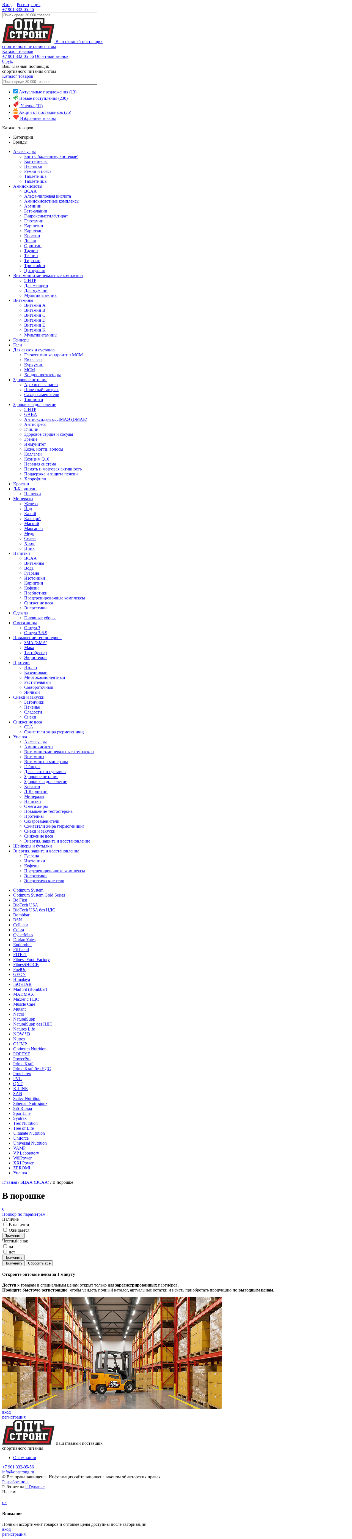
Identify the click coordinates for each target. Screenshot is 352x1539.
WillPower (22, 1158)
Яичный (32, 692)
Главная (9, 1182)
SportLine (22, 1113)
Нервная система (40, 464)
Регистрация (28, 4)
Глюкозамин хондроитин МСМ (53, 355)
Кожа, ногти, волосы (43, 449)
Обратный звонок (51, 56)
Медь (29, 533)
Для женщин (36, 285)
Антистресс (35, 424)
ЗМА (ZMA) (35, 642)
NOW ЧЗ (21, 1034)
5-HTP (30, 280)
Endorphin (22, 944)
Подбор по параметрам (23, 1212)
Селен (30, 538)
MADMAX (23, 994)
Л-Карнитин (25, 488)
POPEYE (21, 1053)
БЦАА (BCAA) (34, 1182)
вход (6, 1412)
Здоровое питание (30, 379)
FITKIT (20, 954)
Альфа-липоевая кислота (47, 196)
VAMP (19, 1148)
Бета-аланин (35, 211)
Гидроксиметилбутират (46, 216)
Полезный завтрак (41, 389)
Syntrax (20, 1118)
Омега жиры (25, 622)
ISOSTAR (22, 984)
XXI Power (23, 1163)
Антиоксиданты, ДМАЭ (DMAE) (55, 419)
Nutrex (19, 1039)
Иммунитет (35, 444)
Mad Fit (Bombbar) (30, 989)
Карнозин (33, 230)
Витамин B (34, 310)
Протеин (21, 662)
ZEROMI (21, 1168)
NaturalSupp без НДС (33, 1024)
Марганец (33, 528)
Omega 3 (32, 627)
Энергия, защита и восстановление (57, 841)
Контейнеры (36, 161)
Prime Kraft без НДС (32, 1068)
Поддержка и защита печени (51, 474)
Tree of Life (23, 1128)
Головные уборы (40, 617)
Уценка (20, 736)
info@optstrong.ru (18, 1472)
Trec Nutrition (25, 1123)
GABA (30, 414)
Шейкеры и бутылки (32, 846)
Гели (17, 345)
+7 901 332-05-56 (18, 9)
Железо (31, 503)
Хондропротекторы (42, 374)
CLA (28, 727)
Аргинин (33, 206)
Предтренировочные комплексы (54, 598)
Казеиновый (36, 672)
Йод (28, 508)
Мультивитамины (40, 295)
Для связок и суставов (34, 350)
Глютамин (33, 221)
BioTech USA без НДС (34, 910)
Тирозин (32, 260)
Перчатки (33, 166)
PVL (17, 1078)
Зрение (30, 439)
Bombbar (21, 915)
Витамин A (35, 305)
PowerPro (22, 1058)
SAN (17, 1093)
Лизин (30, 240)
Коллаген (33, 359)
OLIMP (20, 1044)
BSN (17, 920)
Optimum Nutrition (29, 1048)
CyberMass (23, 934)
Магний (31, 523)
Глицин (31, 429)
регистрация (14, 1417)
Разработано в (15, 1481)
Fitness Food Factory (31, 959)
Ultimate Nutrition (29, 1133)
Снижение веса (38, 603)
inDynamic (35, 1486)
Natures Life (24, 1029)
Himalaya (21, 979)
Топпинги (33, 399)
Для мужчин (36, 290)
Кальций (32, 518)
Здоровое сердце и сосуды (48, 434)
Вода (29, 568)
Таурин (31, 250)
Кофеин (31, 588)
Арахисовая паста (41, 384)
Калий (30, 513)
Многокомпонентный (44, 677)
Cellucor (20, 924)
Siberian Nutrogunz (30, 1103)
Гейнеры (21, 340)
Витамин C (34, 315)
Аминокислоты (27, 186)
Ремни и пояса (37, 171)
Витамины (23, 300)
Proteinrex (22, 1073)
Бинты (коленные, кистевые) (51, 156)
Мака (29, 647)
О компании (24, 1457)
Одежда (20, 612)
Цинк (29, 548)
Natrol (18, 1014)
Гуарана (31, 573)
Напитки (32, 493)
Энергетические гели (44, 880)
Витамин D (35, 320)
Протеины (34, 816)
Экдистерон (35, 657)
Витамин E (34, 325)
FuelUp (19, 969)
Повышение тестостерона (37, 637)
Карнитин (33, 226)
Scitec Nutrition (26, 1098)
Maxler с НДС (26, 999)
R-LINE (20, 1088)
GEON (19, 974)
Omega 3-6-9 (35, 632)
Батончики (34, 702)
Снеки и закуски (29, 697)
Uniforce (21, 1138)
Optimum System (28, 890)
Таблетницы (36, 181)
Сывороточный (38, 687)
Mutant (19, 1009)
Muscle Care (24, 1004)
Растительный (37, 682)
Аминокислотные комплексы (51, 201)
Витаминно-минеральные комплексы (48, 275)
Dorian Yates (24, 939)
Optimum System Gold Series (39, 895)
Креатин (32, 235)
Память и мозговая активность (53, 469)
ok (4, 1502)
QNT (18, 1083)
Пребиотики (36, 593)
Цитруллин (34, 270)
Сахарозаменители (41, 394)
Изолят (30, 667)
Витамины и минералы (46, 761)
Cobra (18, 929)
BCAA (30, 191)
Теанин (31, 255)
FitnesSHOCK (26, 964)
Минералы (23, 498)
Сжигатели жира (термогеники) (54, 732)
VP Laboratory (26, 1153)
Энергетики (35, 608)
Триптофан (34, 265)
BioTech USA (25, 905)
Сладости (33, 712)
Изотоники (34, 578)
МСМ (29, 369)
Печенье (32, 707)
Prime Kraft (23, 1063)
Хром (29, 543)
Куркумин (33, 364)
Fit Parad (21, 949)
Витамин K (35, 330)
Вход (7, 4)
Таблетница (35, 176)
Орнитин (33, 245)
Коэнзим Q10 (36, 459)
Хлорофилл (35, 479)
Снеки (30, 717)
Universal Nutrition (30, 1143)
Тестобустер (35, 652)
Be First (20, 900)
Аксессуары (24, 151)
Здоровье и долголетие (34, 404)
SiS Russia (22, 1108)
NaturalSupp (24, 1019)
